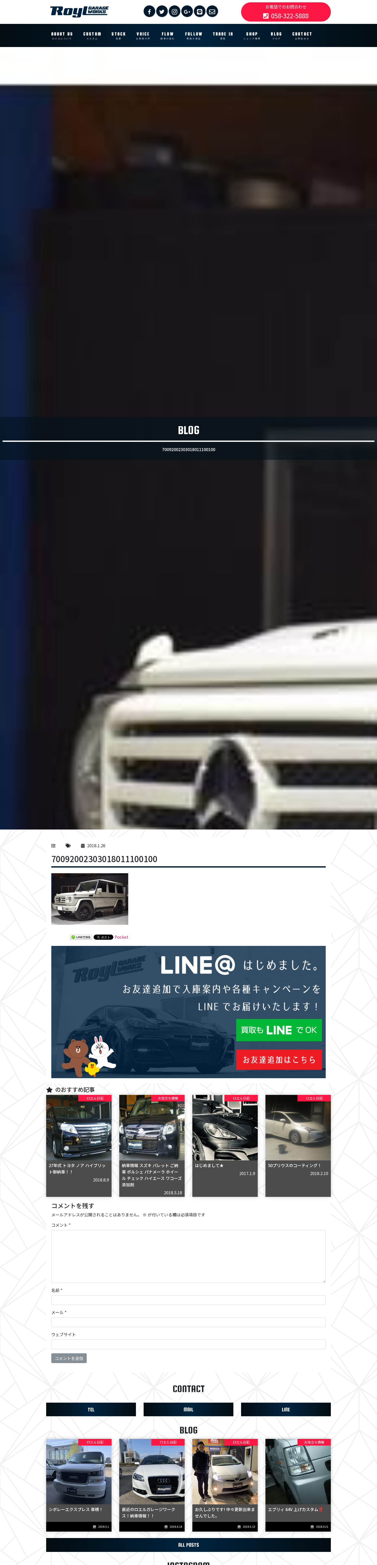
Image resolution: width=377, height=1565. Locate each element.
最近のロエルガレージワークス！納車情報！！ (148, 1512)
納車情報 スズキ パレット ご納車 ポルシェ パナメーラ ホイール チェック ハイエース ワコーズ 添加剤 (152, 1175)
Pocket (121, 937)
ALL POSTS (188, 1545)
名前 (56, 1290)
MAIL (188, 1409)
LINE (286, 1409)
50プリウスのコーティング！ (295, 1165)
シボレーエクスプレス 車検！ (76, 1509)
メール (58, 1312)
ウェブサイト (63, 1334)
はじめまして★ (209, 1165)
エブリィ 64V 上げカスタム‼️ (295, 1509)
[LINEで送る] (81, 937)
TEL (91, 1409)
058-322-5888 (290, 15)
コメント (61, 1225)
